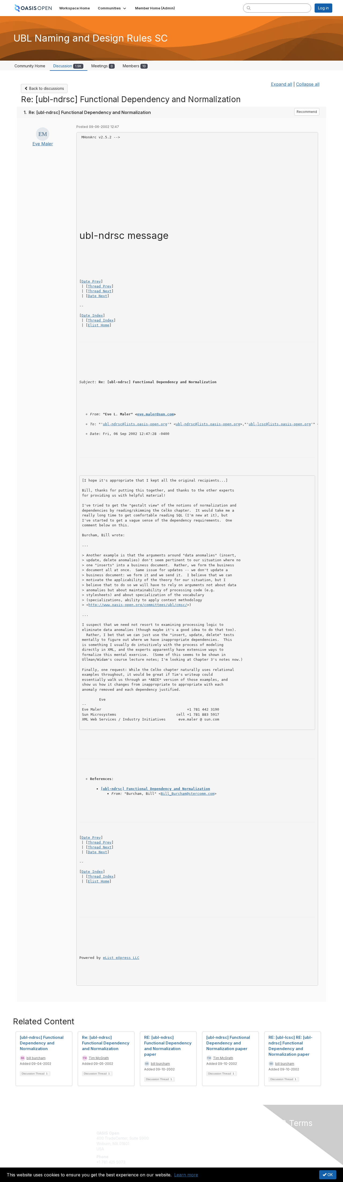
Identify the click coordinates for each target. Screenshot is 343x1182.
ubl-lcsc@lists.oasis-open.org (280, 424)
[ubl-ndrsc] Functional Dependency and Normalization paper (228, 1043)
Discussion (67, 66)
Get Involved (185, 1133)
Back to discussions (46, 88)
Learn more (186, 1174)
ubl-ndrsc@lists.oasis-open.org (135, 424)
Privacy (257, 1138)
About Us (259, 1133)
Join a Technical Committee (198, 1149)
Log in (323, 8)
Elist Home (98, 325)
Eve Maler (42, 143)
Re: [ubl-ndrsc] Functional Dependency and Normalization (105, 1043)
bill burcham (36, 1058)
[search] (248, 7)
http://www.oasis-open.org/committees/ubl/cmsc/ (137, 605)
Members (134, 66)
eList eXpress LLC (121, 958)
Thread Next (99, 291)
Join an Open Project (192, 1141)
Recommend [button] (307, 112)
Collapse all (307, 84)
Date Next (97, 296)
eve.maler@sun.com (155, 414)
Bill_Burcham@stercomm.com (187, 794)
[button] (112, 8)
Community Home (29, 66)
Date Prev (91, 281)
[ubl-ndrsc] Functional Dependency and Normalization (155, 789)
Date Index (92, 315)
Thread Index (101, 320)
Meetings (102, 66)
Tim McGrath (99, 1058)
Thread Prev (99, 286)
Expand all (281, 84)
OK (329, 1174)
